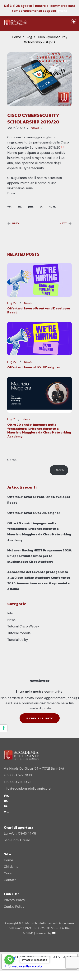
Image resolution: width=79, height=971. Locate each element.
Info (10, 613)
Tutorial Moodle (19, 633)
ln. (41, 206)
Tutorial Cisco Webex (23, 626)
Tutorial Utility (17, 640)
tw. (20, 206)
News (35, 128)
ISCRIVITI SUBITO (39, 718)
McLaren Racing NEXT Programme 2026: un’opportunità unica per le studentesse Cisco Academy (39, 556)
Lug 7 (11, 419)
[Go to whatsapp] (9, 960)
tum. (52, 206)
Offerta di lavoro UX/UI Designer (33, 367)
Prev (15, 223)
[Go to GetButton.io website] (9, 967)
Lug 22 (11, 303)
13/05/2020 (16, 128)
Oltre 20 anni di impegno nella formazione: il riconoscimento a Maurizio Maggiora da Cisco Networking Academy (39, 430)
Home (16, 37)
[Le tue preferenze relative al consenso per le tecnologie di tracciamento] (3, 728)
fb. (9, 206)
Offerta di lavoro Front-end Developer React (38, 310)
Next (63, 223)
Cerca (11, 460)
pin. (31, 206)
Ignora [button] (62, 11)
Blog (29, 37)
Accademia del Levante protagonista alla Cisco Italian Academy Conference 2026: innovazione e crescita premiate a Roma (38, 580)
